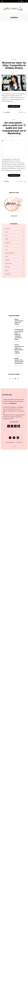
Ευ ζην (14, 119)
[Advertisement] (14, 41)
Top (14, 446)
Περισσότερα (14, 215)
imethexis (11, 442)
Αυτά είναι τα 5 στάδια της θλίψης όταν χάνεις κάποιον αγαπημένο (14, 819)
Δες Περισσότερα (14, 421)
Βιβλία (6, 239)
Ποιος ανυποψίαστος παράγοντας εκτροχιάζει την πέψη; (14, 562)
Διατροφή (7, 242)
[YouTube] (18, 437)
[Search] (25, 1)
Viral (6, 235)
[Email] (24, 112)
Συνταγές (7, 267)
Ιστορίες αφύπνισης (10, 253)
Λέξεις (6, 256)
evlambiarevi (7, 112)
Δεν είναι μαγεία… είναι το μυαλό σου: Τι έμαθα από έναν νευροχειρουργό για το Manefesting (14, 128)
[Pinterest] (22, 112)
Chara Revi (6, 181)
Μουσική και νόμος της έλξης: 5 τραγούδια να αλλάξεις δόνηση (14, 65)
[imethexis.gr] (14, 7)
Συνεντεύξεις (8, 263)
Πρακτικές (14, 59)
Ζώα (6, 249)
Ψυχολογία (8, 274)
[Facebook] (10, 437)
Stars (6, 232)
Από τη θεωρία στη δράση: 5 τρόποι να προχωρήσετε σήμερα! (14, 676)
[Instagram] (14, 437)
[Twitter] (20, 112)
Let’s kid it (7, 228)
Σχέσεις (7, 270)
